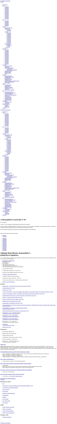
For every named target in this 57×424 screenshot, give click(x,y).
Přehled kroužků (8, 71)
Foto (3, 19)
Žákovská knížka (8, 72)
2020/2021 (7, 12)
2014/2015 (7, 18)
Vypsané (8, 45)
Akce (4, 5)
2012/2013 (9, 42)
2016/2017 (7, 16)
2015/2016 (7, 17)
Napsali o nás (7, 28)
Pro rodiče (4, 64)
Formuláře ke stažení (8, 70)
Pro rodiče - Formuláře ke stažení (16, 376)
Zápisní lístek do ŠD (8, 78)
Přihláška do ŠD (8, 77)
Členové (6, 212)
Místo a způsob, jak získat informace (7, 359)
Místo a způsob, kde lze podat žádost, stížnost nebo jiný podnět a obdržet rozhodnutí (15, 363)
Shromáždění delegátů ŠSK (12, 69)
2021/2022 (7, 11)
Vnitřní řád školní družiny (9, 76)
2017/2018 (7, 15)
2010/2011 (7, 63)
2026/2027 (7, 6)
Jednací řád (7, 106)
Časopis (6, 47)
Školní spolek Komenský (9, 67)
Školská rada (7, 66)
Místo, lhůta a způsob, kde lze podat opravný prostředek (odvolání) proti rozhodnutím (16, 369)
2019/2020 (7, 13)
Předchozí (4, 235)
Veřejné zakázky (8, 43)
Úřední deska (5, 4)
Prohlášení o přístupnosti (7, 417)
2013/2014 (9, 41)
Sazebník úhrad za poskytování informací (8, 378)
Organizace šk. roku (8, 65)
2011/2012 (7, 62)
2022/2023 (7, 10)
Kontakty (4, 108)
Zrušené (8, 46)
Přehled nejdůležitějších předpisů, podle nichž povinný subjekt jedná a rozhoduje (15, 351)
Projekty (4, 48)
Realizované (9, 44)
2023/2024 (7, 9)
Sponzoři (6, 31)
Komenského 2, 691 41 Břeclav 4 (9, 260)
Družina (4, 74)
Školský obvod (3, 344)
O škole (4, 26)
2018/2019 (7, 14)
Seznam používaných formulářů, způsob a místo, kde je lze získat (12, 374)
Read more (2, 379)
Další (6, 73)
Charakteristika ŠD (8, 75)
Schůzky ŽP (7, 107)
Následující (5, 236)
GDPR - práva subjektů (7, 409)
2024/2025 (7, 8)
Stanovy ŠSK (9, 68)
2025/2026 (7, 7)
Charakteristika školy (8, 27)
